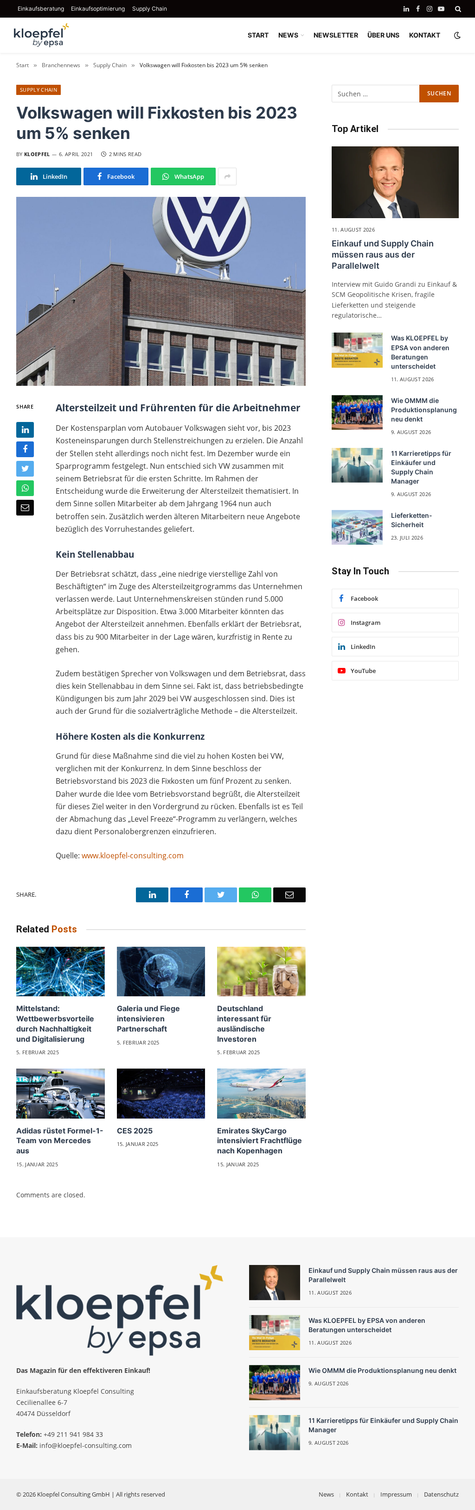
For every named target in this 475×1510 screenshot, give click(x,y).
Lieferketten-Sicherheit (411, 519)
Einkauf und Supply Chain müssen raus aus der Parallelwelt (383, 255)
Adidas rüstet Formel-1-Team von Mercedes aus (59, 1141)
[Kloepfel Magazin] (42, 35)
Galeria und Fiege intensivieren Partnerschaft (148, 1018)
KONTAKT (424, 35)
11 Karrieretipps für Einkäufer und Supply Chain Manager (421, 467)
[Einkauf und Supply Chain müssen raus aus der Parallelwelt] (395, 182)
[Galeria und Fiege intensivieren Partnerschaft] (161, 971)
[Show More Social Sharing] (227, 176)
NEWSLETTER (336, 35)
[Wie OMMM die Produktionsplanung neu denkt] (357, 412)
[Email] (25, 508)
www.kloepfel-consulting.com (133, 855)
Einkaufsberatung (41, 8)
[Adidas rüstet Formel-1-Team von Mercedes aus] (60, 1093)
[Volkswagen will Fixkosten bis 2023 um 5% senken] (161, 291)
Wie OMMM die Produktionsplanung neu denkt (424, 409)
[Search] (457, 9)
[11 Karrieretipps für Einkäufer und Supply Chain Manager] (357, 465)
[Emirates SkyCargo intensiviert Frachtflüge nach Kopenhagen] (261, 1093)
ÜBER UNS (383, 35)
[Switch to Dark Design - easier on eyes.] (456, 35)
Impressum (396, 1494)
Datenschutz (441, 1494)
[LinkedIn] (25, 430)
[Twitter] (25, 469)
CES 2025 (135, 1130)
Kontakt (357, 1494)
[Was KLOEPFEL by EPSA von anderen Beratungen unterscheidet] (357, 350)
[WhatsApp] (25, 488)
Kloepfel (37, 154)
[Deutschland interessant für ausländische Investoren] (261, 971)
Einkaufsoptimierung (98, 8)
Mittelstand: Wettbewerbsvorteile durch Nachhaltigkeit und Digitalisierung (55, 1023)
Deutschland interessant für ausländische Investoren (244, 1023)
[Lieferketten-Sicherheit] (357, 527)
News (326, 1494)
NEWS (288, 35)
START (258, 35)
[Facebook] (25, 449)
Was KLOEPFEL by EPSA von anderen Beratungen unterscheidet (420, 352)
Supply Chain (149, 8)
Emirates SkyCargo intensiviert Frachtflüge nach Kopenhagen (259, 1141)
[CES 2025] (161, 1093)
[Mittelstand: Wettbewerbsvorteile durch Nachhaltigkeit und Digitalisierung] (60, 971)
